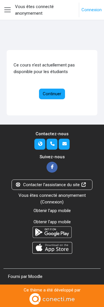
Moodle (35, 276)
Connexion (91, 9)
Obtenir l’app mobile (52, 210)
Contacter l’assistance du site (51, 184)
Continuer (52, 93)
